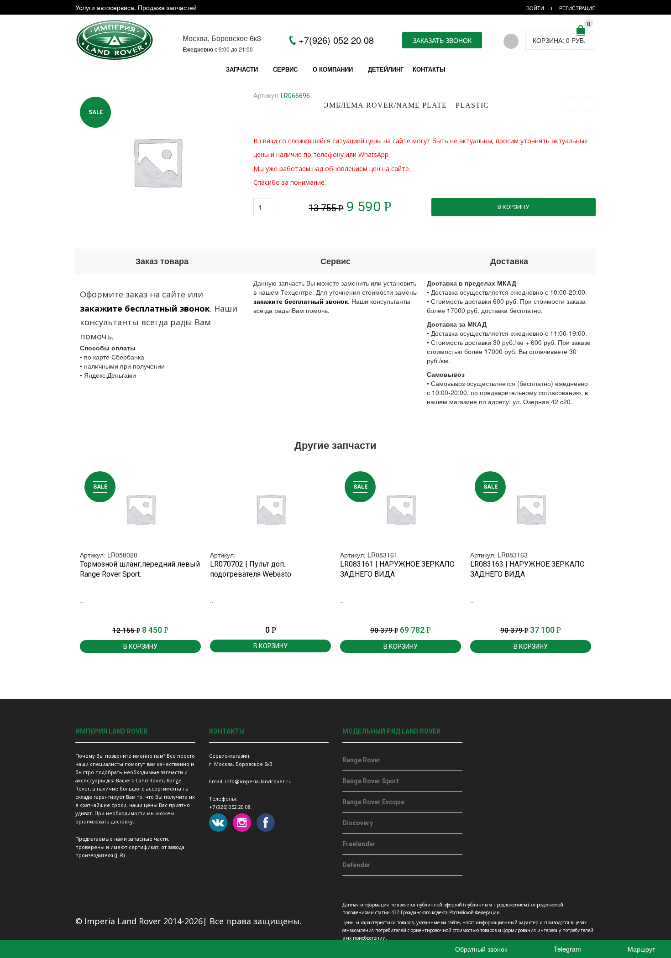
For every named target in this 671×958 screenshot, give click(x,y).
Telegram (566, 948)
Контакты (429, 69)
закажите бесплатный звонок (145, 308)
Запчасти (242, 69)
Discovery (357, 823)
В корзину (513, 206)
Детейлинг (386, 69)
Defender (356, 865)
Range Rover (361, 760)
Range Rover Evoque (373, 802)
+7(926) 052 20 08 (336, 40)
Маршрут (640, 948)
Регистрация (577, 7)
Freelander (359, 844)
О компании (333, 69)
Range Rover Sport (370, 781)
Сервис (285, 69)
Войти (535, 7)
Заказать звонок (442, 40)
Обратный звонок (480, 948)
